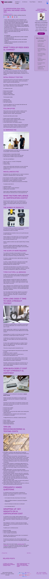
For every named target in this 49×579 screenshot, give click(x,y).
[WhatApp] (47, 2)
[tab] (16, 498)
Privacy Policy (39, 573)
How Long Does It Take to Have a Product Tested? (42, 49)
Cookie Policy (44, 573)
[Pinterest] (8, 17)
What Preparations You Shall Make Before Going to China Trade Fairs (23, 565)
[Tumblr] (14, 17)
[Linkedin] (10, 17)
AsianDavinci (5, 545)
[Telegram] (47, 3)
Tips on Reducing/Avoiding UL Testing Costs (42, 59)
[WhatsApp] (18, 17)
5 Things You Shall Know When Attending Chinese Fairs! (9, 564)
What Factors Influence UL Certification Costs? (41, 45)
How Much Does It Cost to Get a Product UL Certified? (42, 54)
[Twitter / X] (16, 17)
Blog (37, 572)
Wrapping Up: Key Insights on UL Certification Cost (41, 67)
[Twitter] (6, 17)
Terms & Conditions (42, 572)
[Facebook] (3, 17)
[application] (20, 2)
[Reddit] (12, 17)
